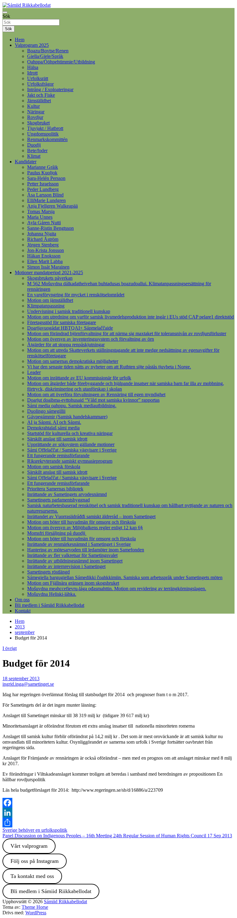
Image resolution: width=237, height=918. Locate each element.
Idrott (32, 72)
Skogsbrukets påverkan (50, 278)
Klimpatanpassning (45, 305)
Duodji (34, 145)
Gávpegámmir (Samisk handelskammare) (67, 416)
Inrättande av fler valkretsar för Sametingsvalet (72, 555)
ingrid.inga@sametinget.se (28, 684)
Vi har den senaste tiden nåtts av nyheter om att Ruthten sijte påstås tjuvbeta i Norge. (109, 366)
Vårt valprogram (29, 846)
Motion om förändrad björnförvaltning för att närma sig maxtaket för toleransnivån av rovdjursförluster (126, 333)
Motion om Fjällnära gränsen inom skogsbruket (73, 583)
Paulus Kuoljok (42, 172)
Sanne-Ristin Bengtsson (50, 228)
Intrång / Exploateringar (50, 89)
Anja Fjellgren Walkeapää (52, 206)
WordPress (35, 912)
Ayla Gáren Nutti (44, 222)
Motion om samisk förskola (53, 466)
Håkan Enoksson (43, 255)
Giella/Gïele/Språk (45, 56)
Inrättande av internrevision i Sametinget (66, 566)
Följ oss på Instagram (34, 861)
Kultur (33, 106)
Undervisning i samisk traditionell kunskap (68, 311)
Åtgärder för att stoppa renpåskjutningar (66, 344)
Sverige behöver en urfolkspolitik (34, 830)
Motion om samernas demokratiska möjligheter (72, 361)
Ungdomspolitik (43, 133)
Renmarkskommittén (47, 139)
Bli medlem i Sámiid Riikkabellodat (49, 605)
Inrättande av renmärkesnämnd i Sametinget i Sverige (79, 544)
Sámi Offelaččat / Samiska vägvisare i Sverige (72, 450)
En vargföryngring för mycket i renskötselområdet (75, 294)
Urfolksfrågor (40, 84)
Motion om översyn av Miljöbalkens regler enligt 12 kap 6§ (85, 527)
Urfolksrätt (37, 78)
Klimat (33, 156)
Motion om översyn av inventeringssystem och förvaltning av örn (90, 339)
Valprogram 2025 (32, 45)
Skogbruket (38, 122)
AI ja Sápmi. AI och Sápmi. (54, 422)
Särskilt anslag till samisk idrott (57, 438)
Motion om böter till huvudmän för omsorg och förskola (81, 522)
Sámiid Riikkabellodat (65, 901)
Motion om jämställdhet (50, 300)
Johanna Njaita (41, 233)
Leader (34, 372)
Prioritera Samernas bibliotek (55, 488)
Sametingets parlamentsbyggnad (58, 499)
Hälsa (32, 67)
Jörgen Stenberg (43, 244)
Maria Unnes (39, 217)
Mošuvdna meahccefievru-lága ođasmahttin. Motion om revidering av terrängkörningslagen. (116, 588)
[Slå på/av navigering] (4, 12)
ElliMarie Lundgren (46, 200)
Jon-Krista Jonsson (45, 250)
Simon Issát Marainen (48, 267)
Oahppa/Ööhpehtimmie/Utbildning (61, 61)
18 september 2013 (21, 678)
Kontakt (23, 610)
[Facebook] (118, 803)
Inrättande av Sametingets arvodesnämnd (67, 494)
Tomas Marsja (41, 211)
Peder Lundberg (43, 189)
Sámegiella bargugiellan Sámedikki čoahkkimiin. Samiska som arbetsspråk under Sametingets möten (124, 577)
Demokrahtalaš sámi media (53, 427)
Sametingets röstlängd (48, 572)
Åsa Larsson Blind (45, 194)
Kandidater (25, 161)
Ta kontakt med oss (32, 876)
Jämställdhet (39, 100)
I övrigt (9, 648)
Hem (19, 39)
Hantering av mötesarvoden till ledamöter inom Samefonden (85, 549)
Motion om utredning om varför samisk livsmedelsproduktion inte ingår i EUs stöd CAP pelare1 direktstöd (130, 316)
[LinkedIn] (118, 813)
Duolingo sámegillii (46, 411)
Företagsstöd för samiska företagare (61, 322)
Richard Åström (42, 239)
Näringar (35, 111)
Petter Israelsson (43, 183)
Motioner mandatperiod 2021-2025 (49, 272)
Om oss (22, 599)
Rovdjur (35, 117)
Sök (6, 16)
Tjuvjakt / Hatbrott (45, 128)
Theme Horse (35, 907)
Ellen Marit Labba (45, 261)
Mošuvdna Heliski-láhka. (51, 594)
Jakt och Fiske (41, 95)
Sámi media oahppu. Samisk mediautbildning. (71, 405)
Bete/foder (37, 150)
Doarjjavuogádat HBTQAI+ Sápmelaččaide (70, 328)
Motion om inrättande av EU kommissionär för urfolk (79, 377)
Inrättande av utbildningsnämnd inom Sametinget (75, 560)
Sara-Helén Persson (46, 178)
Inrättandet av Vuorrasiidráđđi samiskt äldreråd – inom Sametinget (91, 516)
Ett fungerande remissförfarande (58, 455)
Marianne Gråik (42, 167)
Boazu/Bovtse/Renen (48, 50)
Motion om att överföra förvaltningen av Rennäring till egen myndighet (96, 394)
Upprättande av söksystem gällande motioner (70, 444)
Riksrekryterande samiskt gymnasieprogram (69, 461)
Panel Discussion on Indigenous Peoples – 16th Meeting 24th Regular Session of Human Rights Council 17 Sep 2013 (117, 835)
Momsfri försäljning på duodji (56, 533)
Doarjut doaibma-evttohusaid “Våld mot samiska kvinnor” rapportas (93, 400)
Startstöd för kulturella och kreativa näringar (70, 433)
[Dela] (118, 822)
